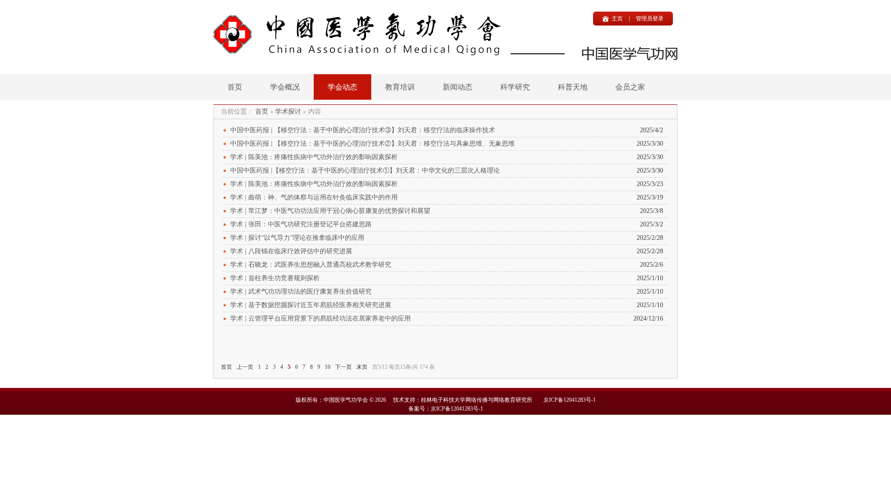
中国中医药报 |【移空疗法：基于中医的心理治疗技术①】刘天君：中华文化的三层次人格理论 (365, 170)
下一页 (343, 367)
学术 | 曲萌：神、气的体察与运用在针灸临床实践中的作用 (314, 197)
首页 (234, 87)
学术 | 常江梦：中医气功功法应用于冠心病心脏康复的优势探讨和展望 (330, 210)
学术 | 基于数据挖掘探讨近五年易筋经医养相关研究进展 (310, 305)
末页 (362, 367)
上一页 (245, 367)
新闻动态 (457, 87)
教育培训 (400, 87)
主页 (617, 18)
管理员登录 (650, 18)
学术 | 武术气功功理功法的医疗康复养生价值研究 (301, 291)
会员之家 (630, 87)
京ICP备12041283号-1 (569, 400)
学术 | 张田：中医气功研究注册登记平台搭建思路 (301, 224)
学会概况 (285, 87)
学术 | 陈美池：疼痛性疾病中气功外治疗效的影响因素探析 (314, 157)
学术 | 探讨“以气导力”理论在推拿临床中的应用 (297, 237)
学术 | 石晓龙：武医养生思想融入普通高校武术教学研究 (310, 264)
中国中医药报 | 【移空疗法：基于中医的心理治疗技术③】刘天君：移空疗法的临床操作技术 (362, 130)
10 (327, 367)
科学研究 (515, 87)
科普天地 (573, 87)
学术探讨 (288, 111)
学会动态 (342, 87)
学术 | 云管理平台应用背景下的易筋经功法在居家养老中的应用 (320, 318)
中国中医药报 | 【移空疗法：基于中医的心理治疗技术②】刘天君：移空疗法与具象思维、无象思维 (372, 143)
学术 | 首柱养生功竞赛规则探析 (275, 278)
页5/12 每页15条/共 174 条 (403, 367)
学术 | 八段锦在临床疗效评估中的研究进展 (291, 251)
